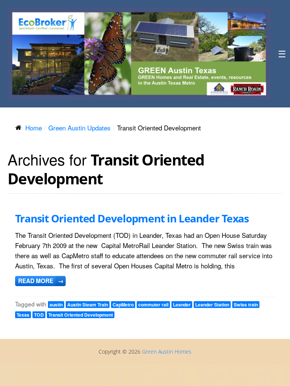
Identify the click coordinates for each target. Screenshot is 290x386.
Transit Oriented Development (80, 314)
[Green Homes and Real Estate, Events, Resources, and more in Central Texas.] (139, 54)
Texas (23, 314)
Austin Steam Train (87, 304)
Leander (182, 304)
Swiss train (246, 304)
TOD (39, 314)
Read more (40, 281)
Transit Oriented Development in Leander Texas (132, 218)
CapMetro (123, 304)
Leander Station (212, 304)
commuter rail (153, 304)
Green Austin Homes (166, 351)
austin (56, 304)
